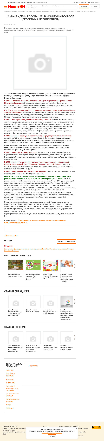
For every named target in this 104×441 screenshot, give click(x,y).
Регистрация (82, 2)
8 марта (8, 405)
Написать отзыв (66, 241)
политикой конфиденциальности (52, 433)
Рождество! (9, 408)
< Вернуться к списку (11, 235)
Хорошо (52, 436)
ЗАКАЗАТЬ (83, 6)
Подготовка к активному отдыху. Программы (12, 388)
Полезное (13, 11)
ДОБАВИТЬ (94, 6)
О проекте (46, 427)
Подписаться (33, 365)
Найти (28, 7)
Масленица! (10, 379)
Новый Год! (9, 370)
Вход (73, 2)
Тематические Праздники (24, 11)
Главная (6, 11)
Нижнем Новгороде (41, 2)
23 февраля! (10, 382)
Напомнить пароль (93, 2)
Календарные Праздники (40, 11)
